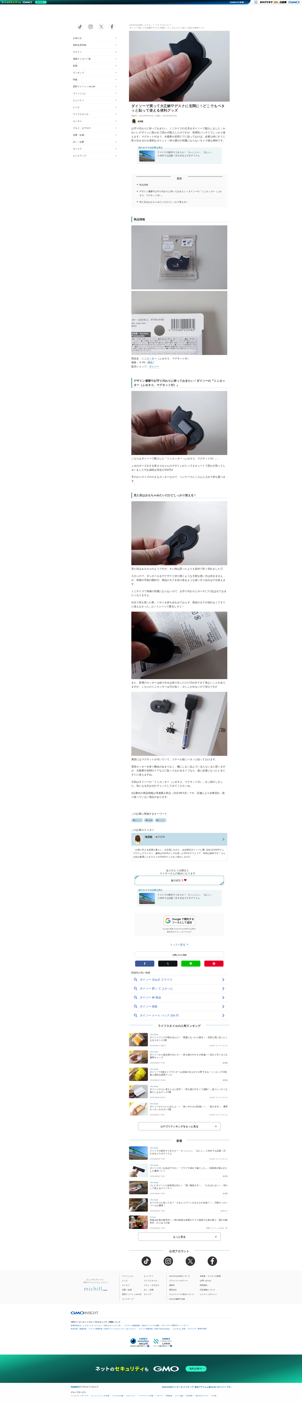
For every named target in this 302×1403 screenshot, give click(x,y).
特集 (75, 79)
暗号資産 (189, 1396)
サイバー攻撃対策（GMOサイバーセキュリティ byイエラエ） (113, 1329)
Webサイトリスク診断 (150, 1325)
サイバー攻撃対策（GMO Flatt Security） (155, 1329)
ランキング (78, 72)
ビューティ (78, 100)
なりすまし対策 (179, 1329)
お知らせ (77, 38)
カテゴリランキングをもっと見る (179, 1126)
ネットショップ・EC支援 (100, 1396)
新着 (75, 65)
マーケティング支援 (146, 1396)
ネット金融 (179, 1396)
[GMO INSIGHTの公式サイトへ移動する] (84, 1313)
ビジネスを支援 (117, 1396)
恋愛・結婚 (78, 135)
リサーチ (159, 1396)
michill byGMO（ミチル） (140, 25)
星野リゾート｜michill (84, 86)
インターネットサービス (79, 1396)
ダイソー (154, 366)
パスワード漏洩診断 (132, 1325)
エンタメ (77, 121)
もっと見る (179, 1236)
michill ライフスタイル (218, 1045)
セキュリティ (131, 1396)
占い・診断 (78, 141)
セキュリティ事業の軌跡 (197, 1329)
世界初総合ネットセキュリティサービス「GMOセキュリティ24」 (96, 1325)
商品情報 (143, 184)
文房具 (149, 820)
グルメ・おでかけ (82, 128)
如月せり (224, 1211)
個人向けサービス (202, 1396)
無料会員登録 (79, 45)
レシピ (76, 107)
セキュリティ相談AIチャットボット (175, 1325)
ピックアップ (79, 155)
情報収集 (169, 1396)
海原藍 (140, 121)
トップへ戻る (178, 944)
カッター (152, 358)
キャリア (77, 148)
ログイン (77, 51)
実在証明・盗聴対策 (78, 1329)
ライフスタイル (81, 114)
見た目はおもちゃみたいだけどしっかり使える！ (163, 202)
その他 (213, 1396)
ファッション (79, 93)
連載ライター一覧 (82, 58)
